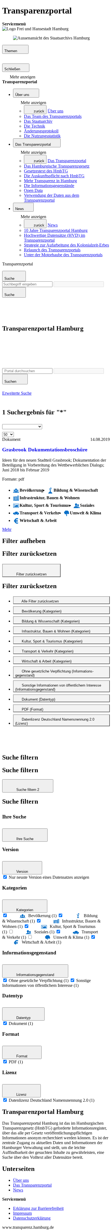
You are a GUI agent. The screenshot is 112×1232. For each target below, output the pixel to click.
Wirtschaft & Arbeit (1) (41, 942)
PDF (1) (16, 1062)
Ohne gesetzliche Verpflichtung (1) (39, 980)
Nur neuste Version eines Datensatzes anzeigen (49, 877)
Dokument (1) (21, 1023)
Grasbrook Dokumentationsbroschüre (44, 449)
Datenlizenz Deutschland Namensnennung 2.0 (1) (51, 1100)
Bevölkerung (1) (42, 915)
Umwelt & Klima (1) (71, 937)
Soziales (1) (44, 932)
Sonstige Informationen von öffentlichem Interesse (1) (46, 983)
